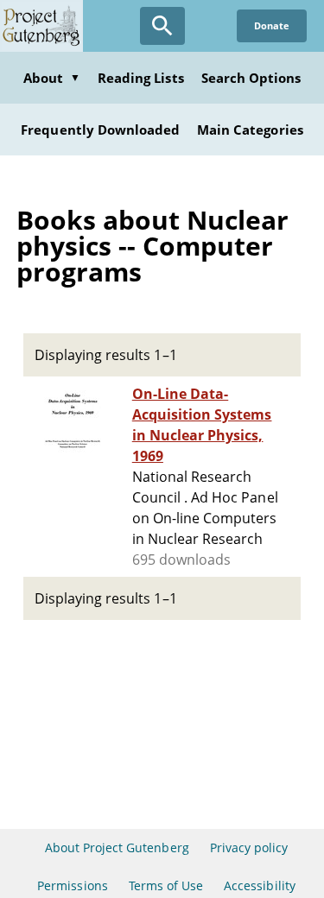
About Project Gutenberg (117, 847)
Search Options (251, 77)
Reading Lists (141, 77)
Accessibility (259, 885)
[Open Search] (162, 26)
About (51, 77)
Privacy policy (249, 847)
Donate (271, 25)
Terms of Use (166, 885)
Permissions (72, 885)
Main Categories (250, 129)
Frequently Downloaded (100, 129)
